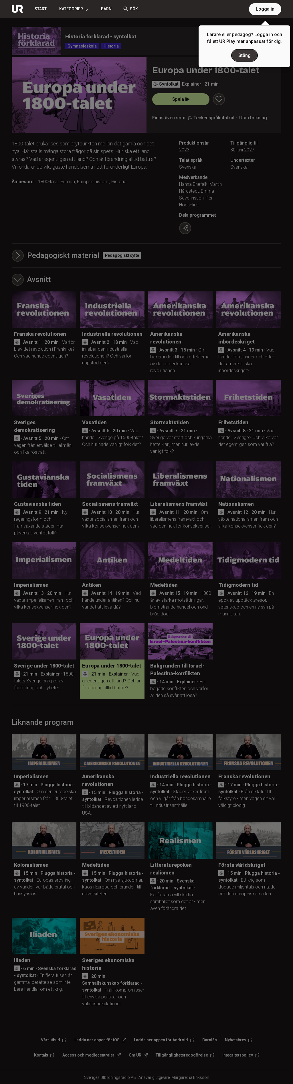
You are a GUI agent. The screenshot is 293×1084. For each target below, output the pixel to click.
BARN (106, 9)
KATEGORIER (71, 9)
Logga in (265, 9)
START (41, 9)
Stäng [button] (244, 55)
